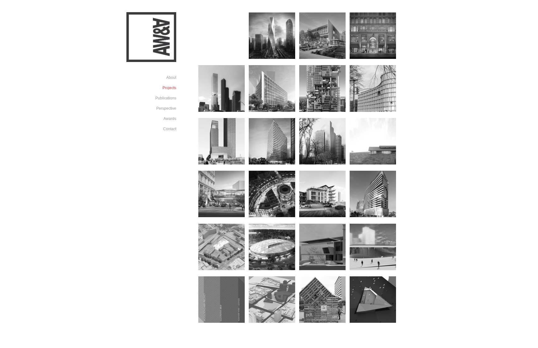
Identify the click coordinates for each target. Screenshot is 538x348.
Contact (169, 129)
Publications (165, 98)
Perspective (166, 108)
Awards (169, 119)
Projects (169, 88)
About (171, 77)
